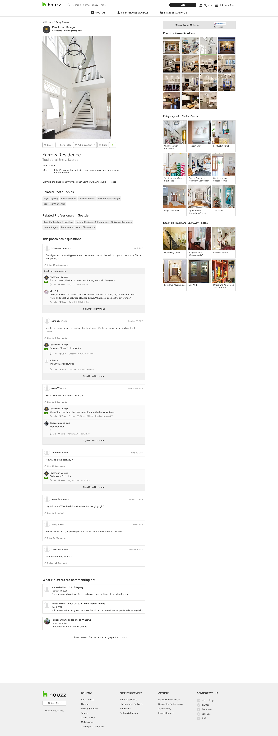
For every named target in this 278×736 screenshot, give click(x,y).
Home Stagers (50, 227)
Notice (94, 708)
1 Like (49, 265)
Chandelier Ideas (87, 198)
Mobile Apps (87, 722)
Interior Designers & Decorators (92, 222)
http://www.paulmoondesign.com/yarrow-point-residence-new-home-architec (87, 171)
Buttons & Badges (129, 713)
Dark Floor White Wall (54, 204)
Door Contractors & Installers (58, 222)
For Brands (125, 708)
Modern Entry (195, 146)
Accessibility (164, 708)
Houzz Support (166, 713)
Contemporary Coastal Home (220, 179)
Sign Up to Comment (94, 308)
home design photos (107, 637)
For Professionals (128, 699)
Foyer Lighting (50, 198)
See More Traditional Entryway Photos (185, 222)
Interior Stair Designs (109, 198)
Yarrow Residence (185, 33)
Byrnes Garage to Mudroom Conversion (199, 179)
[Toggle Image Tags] (112, 145)
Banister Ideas (68, 198)
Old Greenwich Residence (171, 147)
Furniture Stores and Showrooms (78, 227)
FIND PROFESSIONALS (134, 12)
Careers (85, 704)
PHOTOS (100, 12)
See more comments (55, 271)
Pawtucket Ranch (221, 146)
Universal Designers (121, 222)
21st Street (218, 210)
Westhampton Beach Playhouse (174, 179)
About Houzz (87, 699)
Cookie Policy (88, 717)
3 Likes (50, 563)
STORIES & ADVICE (175, 12)
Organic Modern (171, 210)
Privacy (84, 708)
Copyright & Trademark (92, 726)
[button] (45, 265)
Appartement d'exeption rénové (197, 211)
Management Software (131, 704)
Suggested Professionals (170, 704)
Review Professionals (169, 699)
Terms (84, 713)
